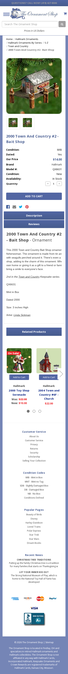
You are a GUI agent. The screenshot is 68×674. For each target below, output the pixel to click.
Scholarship (34, 456)
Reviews (34, 224)
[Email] (14, 206)
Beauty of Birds (34, 514)
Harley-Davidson (34, 522)
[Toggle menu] (5, 14)
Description (34, 215)
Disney (34, 518)
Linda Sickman (22, 315)
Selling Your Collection (34, 460)
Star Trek (34, 534)
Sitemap (49, 642)
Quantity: (12, 183)
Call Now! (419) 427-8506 (34, 3)
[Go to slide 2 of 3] (61, 373)
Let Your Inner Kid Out (34, 572)
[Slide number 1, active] (28, 411)
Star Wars (34, 538)
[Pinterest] (27, 206)
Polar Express (34, 530)
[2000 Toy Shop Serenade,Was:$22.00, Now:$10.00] (19, 360)
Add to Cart (19, 377)
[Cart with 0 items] (65, 13)
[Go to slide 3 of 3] (7, 373)
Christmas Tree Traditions (34, 559)
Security (34, 452)
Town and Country (29, 276)
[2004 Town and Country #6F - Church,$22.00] (48, 360)
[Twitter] (20, 206)
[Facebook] (8, 206)
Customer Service (34, 440)
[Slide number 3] (39, 411)
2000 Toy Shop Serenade (19, 392)
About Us (34, 436)
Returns (34, 448)
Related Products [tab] (34, 331)
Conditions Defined (34, 497)
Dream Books (34, 542)
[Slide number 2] (34, 411)
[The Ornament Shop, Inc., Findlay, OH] (34, 619)
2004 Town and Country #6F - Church (48, 394)
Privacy (34, 444)
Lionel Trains (34, 526)
